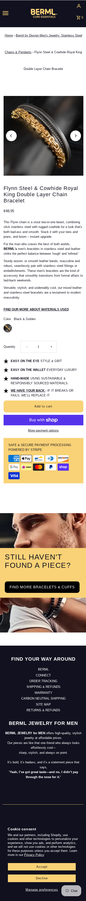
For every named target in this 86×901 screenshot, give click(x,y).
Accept (42, 867)
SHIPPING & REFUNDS (43, 687)
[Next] (75, 135)
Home (9, 35)
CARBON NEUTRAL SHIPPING (43, 698)
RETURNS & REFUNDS (43, 710)
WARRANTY (43, 693)
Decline (42, 878)
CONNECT (43, 675)
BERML (43, 669)
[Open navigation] (9, 13)
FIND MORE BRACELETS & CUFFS (42, 587)
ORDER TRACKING (43, 681)
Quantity (9, 346)
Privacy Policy (34, 855)
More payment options (43, 430)
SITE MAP (43, 704)
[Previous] (11, 135)
